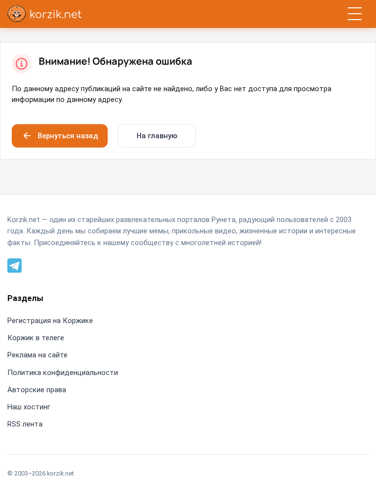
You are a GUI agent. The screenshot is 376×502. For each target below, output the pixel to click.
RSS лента (25, 424)
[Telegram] (14, 265)
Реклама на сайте (37, 355)
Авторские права (36, 389)
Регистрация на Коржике (50, 320)
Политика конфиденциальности (62, 372)
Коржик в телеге (35, 337)
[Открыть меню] (355, 14)
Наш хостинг (28, 406)
